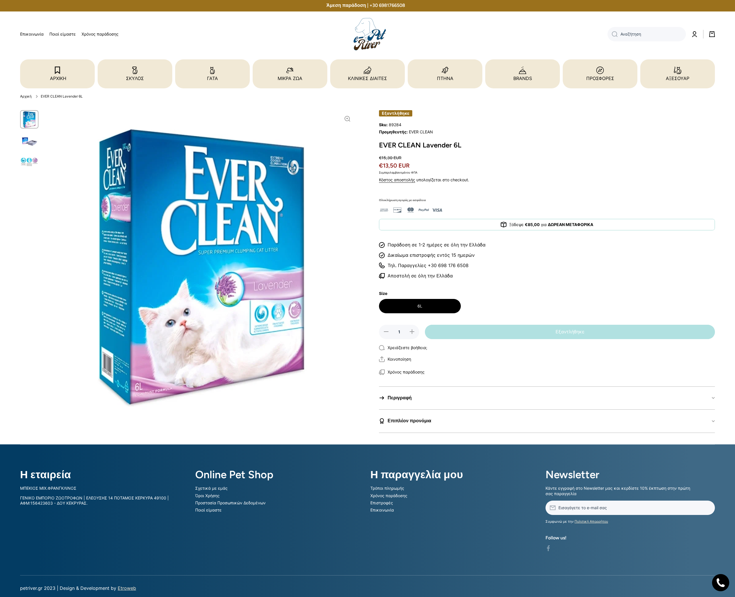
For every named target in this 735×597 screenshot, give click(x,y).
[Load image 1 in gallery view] (29, 119)
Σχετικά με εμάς (211, 488)
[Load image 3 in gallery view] (29, 162)
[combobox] (647, 34)
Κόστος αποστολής (397, 179)
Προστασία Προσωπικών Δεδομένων (230, 502)
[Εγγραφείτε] (708, 508)
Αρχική (26, 96)
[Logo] (367, 34)
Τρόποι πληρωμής (387, 488)
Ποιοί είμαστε (208, 509)
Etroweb (127, 588)
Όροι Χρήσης (207, 495)
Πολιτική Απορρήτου (591, 521)
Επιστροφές (381, 502)
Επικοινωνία (382, 509)
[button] (395, 359)
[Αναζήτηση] (613, 34)
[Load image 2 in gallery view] (29, 140)
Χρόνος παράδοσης (388, 495)
